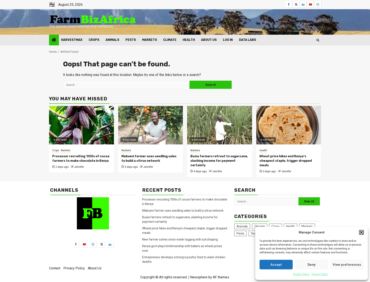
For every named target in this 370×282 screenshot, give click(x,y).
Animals (112, 40)
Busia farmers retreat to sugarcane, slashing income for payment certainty (219, 160)
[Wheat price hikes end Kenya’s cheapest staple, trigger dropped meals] (288, 125)
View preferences (347, 265)
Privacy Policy (301, 274)
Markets (149, 40)
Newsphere (198, 277)
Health (189, 40)
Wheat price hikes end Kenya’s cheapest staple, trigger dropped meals (286, 160)
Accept (276, 265)
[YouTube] (84, 244)
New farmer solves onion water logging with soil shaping (180, 239)
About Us (209, 40)
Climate (169, 40)
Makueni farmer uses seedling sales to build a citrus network (183, 210)
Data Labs (247, 40)
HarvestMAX (71, 40)
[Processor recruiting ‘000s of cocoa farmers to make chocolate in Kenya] (81, 125)
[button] (361, 232)
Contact (54, 268)
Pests (130, 40)
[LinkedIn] (110, 244)
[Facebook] (76, 244)
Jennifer (79, 166)
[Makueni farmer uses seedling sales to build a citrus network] (150, 125)
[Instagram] (93, 244)
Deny (311, 265)
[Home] (54, 40)
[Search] (318, 40)
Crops (94, 40)
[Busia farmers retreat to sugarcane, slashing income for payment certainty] (219, 125)
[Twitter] (101, 244)
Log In (228, 40)
